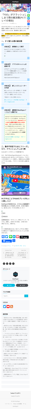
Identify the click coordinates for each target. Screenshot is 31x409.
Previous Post (9, 254)
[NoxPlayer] (15, 8)
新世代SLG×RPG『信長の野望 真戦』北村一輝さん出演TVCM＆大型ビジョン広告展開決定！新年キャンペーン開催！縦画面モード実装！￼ (15, 319)
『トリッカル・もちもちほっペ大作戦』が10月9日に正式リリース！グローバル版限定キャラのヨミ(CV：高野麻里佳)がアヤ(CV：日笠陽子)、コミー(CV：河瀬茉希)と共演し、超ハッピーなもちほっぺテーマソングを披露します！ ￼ (15, 343)
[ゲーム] (10, 263)
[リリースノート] (4, 263)
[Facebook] (28, 9)
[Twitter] (28, 11)
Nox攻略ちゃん (13, 23)
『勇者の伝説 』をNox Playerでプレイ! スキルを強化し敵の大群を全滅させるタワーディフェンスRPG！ (15, 370)
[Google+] (28, 13)
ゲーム (9, 245)
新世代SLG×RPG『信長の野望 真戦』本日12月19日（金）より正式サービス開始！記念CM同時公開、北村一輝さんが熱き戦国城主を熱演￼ (15, 327)
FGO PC (17, 245)
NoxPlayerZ (15, 406)
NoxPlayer (15, 2)
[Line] (28, 15)
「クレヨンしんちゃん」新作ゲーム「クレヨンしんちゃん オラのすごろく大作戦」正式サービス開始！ (15, 335)
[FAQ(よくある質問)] (7, 263)
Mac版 (23, 285)
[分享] (28, 24)
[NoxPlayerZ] (13, 263)
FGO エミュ (23, 245)
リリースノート (8, 403)
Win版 (10, 285)
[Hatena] (28, 18)
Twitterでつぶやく (15, 396)
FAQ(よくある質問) (17, 403)
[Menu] (2, 1)
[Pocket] (28, 21)
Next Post (21, 254)
